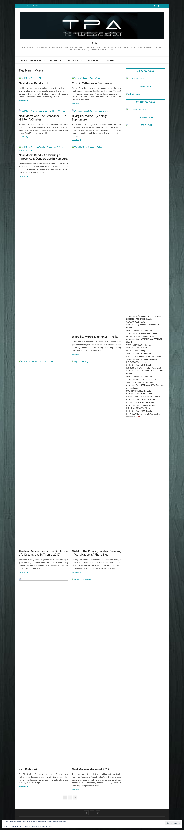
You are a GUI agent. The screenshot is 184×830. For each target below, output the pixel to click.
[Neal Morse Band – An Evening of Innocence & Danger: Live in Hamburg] (43, 148)
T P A (92, 43)
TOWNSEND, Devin (148, 333)
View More (24, 100)
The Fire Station (147, 382)
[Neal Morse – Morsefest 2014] (96, 672)
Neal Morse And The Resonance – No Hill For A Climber (42, 117)
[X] (92, 810)
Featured (109, 60)
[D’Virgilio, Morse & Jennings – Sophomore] (96, 110)
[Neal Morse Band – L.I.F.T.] (43, 78)
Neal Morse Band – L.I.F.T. (35, 83)
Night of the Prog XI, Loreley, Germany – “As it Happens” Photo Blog (96, 552)
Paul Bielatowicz (29, 769)
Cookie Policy (47, 826)
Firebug (141, 350)
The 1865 (147, 391)
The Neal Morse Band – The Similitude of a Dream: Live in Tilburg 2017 (43, 552)
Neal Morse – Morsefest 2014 (90, 769)
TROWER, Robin (149, 379)
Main (22, 60)
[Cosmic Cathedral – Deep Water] (96, 78)
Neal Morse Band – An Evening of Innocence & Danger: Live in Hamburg (43, 156)
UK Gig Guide (93, 60)
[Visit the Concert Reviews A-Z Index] (136, 109)
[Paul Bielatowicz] (43, 672)
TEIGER (144, 348)
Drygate (141, 322)
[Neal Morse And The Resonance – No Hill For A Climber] (43, 110)
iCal (139, 416)
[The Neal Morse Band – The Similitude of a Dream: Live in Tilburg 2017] (43, 454)
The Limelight (142, 362)
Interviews (55, 60)
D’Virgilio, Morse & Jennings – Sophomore (91, 117)
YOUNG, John (147, 353)
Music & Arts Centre (151, 396)
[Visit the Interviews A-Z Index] (133, 94)
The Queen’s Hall (147, 402)
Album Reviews (37, 60)
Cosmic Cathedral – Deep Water (92, 83)
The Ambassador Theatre (146, 336)
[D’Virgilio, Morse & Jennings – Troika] (96, 239)
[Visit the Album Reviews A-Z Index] (135, 78)
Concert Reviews (74, 60)
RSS (136, 416)
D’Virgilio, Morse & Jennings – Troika (95, 336)
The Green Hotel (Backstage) (149, 356)
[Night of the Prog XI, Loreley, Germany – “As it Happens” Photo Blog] (96, 454)
